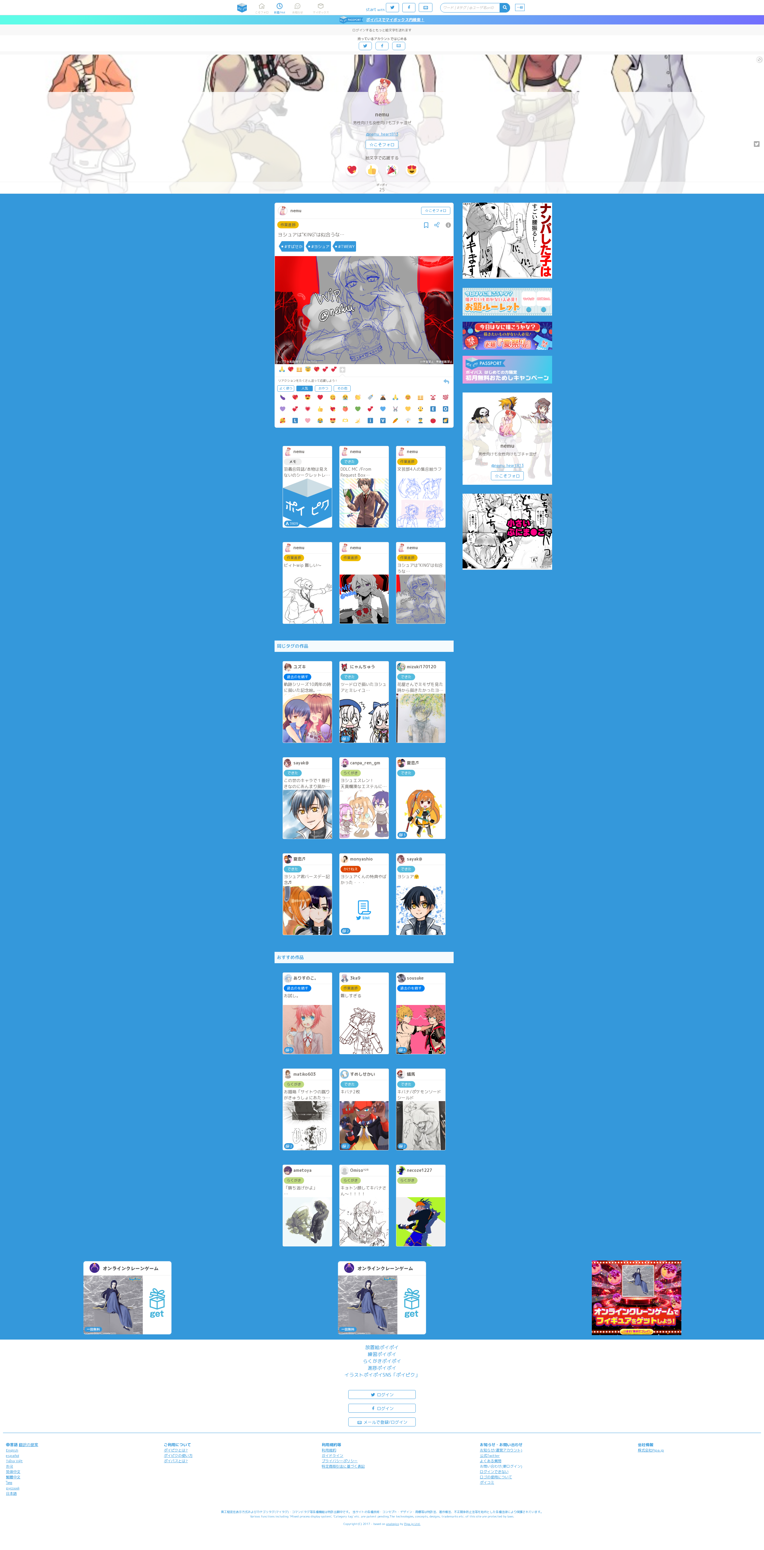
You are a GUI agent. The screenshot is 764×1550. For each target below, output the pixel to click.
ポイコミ (487, 1482)
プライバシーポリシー (340, 1460)
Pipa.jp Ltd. (412, 1524)
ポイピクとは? (176, 1450)
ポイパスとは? (176, 1460)
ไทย (9, 1482)
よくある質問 (490, 1460)
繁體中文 (13, 1477)
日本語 (11, 1493)
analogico (392, 1524)
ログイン (385, 1394)
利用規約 (329, 1450)
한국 (9, 1466)
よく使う (285, 388)
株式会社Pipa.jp (651, 1450)
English (12, 1450)
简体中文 (13, 1471)
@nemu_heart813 (382, 134)
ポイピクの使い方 (178, 1455)
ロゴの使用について (496, 1477)
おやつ (323, 388)
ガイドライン (332, 1455)
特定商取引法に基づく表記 (343, 1466)
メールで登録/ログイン (384, 1422)
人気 (304, 388)
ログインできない (494, 1471)
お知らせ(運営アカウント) (501, 1450)
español (12, 1455)
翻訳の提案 (28, 1444)
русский (12, 1488)
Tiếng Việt (14, 1460)
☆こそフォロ (382, 144)
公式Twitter (490, 1455)
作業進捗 (288, 224)
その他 (342, 388)
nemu (382, 114)
